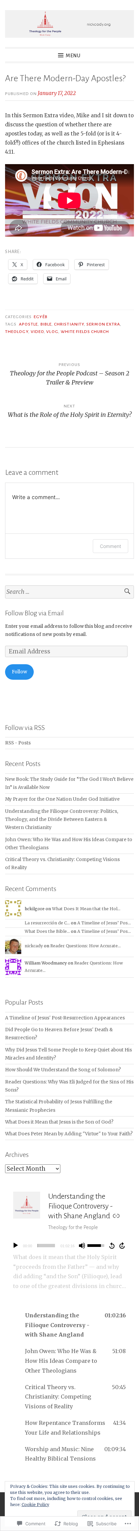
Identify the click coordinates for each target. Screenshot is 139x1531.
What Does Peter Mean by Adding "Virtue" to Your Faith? (69, 1134)
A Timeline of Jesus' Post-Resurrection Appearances (65, 1018)
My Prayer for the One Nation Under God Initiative (62, 799)
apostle (28, 324)
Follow (19, 672)
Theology (16, 331)
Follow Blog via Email (34, 613)
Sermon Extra (103, 324)
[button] (69, 1325)
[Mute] (82, 1245)
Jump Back (111, 1245)
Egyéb (40, 316)
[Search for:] (69, 592)
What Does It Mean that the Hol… (86, 908)
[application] (69, 1245)
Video (37, 331)
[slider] (46, 1245)
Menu (73, 55)
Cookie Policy (35, 1504)
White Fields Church (85, 331)
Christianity (69, 324)
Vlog (52, 331)
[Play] (15, 1245)
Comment (110, 546)
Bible (46, 324)
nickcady (34, 945)
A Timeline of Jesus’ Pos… (104, 922)
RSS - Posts (18, 743)
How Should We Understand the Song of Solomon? (63, 1070)
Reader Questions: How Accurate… (85, 945)
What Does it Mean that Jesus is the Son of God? (59, 1122)
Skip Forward (122, 1245)
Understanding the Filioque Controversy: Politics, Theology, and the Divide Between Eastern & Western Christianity (61, 819)
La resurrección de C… (47, 922)
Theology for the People (73, 1227)
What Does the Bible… (47, 931)
